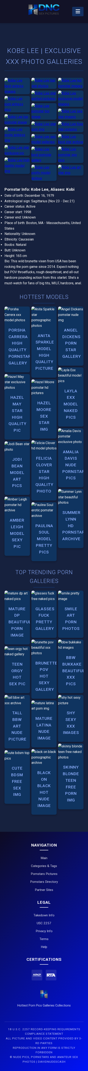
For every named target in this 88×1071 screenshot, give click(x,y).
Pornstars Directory (44, 882)
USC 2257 (44, 923)
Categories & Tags (44, 866)
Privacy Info (44, 931)
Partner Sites (44, 890)
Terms (44, 939)
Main (44, 858)
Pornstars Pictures (44, 874)
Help (44, 947)
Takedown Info (44, 915)
